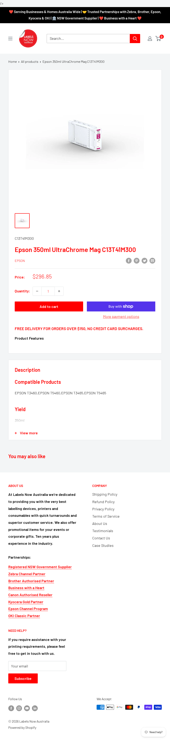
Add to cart (49, 306)
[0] (158, 38)
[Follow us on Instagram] (19, 708)
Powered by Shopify (22, 727)
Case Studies (103, 545)
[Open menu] (10, 38)
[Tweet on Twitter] (144, 260)
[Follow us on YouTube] (27, 708)
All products (29, 61)
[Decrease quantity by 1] (37, 291)
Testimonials (102, 530)
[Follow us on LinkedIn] (35, 708)
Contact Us (101, 538)
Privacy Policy (103, 509)
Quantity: (22, 291)
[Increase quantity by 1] (59, 291)
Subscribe (23, 678)
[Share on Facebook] (129, 260)
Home (12, 61)
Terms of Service (106, 516)
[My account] (150, 38)
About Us (99, 523)
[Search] (135, 38)
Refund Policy (103, 501)
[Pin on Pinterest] (137, 260)
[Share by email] (152, 260)
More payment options (121, 316)
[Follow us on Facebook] (11, 708)
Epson (20, 261)
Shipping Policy (104, 494)
